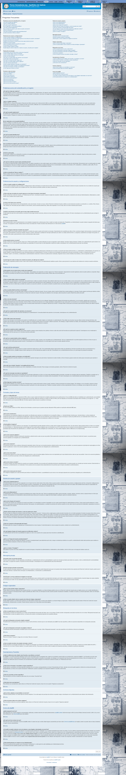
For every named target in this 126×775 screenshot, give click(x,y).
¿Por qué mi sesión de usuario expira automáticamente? (15, 31)
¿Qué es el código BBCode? (9, 72)
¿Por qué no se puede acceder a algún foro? (12, 60)
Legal (56, 1)
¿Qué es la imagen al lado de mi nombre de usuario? (14, 43)
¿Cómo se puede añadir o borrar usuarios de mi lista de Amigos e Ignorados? (69, 44)
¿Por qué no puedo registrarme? (10, 24)
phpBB (63, 223)
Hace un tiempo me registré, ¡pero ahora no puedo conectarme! (16, 28)
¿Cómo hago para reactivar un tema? (11, 68)
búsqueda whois (19, 732)
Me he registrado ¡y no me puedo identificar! (12, 26)
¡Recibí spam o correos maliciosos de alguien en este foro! (65, 38)
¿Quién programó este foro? (59, 72)
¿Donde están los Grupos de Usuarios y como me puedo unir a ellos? (67, 26)
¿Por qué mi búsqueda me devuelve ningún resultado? (64, 50)
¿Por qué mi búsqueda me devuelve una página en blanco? (65, 51)
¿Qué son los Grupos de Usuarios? (60, 24)
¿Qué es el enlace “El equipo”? (59, 31)
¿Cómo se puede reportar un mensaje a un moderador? (14, 64)
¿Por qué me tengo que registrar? (10, 22)
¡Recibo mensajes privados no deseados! (61, 37)
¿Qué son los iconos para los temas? (11, 83)
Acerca (51, 1)
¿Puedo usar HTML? (7, 73)
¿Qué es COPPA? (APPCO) (9, 23)
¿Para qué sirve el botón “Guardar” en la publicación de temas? (16, 65)
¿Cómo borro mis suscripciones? (60, 62)
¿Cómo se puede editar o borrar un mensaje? (12, 53)
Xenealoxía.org (21, 1)
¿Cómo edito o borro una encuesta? (10, 58)
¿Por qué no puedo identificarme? (10, 27)
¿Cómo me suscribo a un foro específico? (61, 61)
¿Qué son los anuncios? (8, 79)
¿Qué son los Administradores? (59, 22)
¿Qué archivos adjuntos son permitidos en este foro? (64, 67)
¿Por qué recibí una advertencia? (10, 62)
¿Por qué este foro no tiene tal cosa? (60, 74)
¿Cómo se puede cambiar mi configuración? (12, 37)
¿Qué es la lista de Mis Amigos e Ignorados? (62, 43)
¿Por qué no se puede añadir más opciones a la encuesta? (15, 57)
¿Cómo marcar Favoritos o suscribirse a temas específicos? (65, 59)
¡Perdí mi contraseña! (7, 30)
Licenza (61, 1)
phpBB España (57, 759)
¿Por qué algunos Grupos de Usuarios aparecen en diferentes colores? (68, 28)
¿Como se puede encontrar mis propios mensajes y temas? (65, 54)
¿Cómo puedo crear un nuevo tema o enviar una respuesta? (15, 52)
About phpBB (17, 714)
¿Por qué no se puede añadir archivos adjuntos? (13, 61)
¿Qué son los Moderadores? (59, 23)
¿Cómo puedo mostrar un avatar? (10, 45)
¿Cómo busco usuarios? (58, 52)
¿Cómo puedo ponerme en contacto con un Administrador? (65, 76)
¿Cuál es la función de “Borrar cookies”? (11, 32)
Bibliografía (40, 1)
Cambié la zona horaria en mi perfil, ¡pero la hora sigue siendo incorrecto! (18, 41)
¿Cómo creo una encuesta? (9, 56)
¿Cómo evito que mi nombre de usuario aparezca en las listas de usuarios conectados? (21, 38)
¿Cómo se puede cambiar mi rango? (10, 46)
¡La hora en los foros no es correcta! (11, 39)
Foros (46, 1)
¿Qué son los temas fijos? (8, 80)
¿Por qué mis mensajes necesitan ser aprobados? (13, 66)
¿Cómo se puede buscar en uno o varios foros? (63, 48)
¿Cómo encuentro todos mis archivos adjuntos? (63, 68)
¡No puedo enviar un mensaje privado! (61, 35)
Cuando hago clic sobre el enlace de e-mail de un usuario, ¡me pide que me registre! (20, 47)
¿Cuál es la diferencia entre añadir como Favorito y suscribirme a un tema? (68, 58)
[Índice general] (6, 6)
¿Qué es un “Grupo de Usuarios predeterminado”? (63, 30)
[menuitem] (13, 11)
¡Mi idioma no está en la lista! (9, 42)
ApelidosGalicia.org (31, 1)
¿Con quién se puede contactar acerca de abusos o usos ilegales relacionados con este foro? (72, 75)
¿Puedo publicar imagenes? (9, 76)
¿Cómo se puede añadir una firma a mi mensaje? (13, 54)
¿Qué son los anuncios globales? (10, 77)
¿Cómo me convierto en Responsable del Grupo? (63, 27)
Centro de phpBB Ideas (69, 721)
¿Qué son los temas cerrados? (9, 81)
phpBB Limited (58, 712)
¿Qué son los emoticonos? (8, 75)
